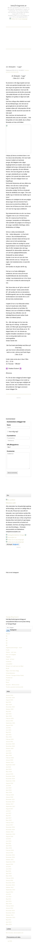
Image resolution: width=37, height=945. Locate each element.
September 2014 (10, 889)
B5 (6, 645)
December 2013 (10, 910)
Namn (9, 425)
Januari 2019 (9, 774)
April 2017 (8, 818)
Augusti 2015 (9, 864)
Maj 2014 (8, 899)
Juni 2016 (8, 841)
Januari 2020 (9, 760)
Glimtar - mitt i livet (11, 652)
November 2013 (10, 913)
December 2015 (10, 855)
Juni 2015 (8, 869)
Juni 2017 (8, 813)
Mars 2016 (9, 848)
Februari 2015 (10, 878)
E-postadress (11, 435)
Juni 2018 (8, 788)
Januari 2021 (9, 741)
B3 (6, 640)
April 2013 (8, 922)
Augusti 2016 (9, 836)
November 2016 (10, 829)
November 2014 (10, 885)
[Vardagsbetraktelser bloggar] (15, 535)
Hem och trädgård (11, 654)
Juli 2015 (8, 866)
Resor (7, 682)
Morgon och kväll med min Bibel (14, 666)
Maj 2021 (8, 732)
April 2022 (8, 713)
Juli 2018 (8, 785)
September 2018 (10, 781)
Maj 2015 (8, 871)
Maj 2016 (8, 843)
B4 (6, 643)
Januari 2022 (9, 720)
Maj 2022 (8, 711)
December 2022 (10, 707)
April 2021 (8, 734)
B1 (6, 636)
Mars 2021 (9, 737)
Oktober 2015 (9, 859)
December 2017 (10, 799)
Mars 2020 (9, 755)
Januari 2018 (9, 797)
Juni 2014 (8, 896)
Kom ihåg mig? (13, 431)
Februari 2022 (10, 718)
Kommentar (11, 451)
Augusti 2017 (9, 808)
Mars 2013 (9, 924)
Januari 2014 (9, 908)
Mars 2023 (9, 704)
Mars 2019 (9, 771)
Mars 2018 (9, 792)
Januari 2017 (9, 825)
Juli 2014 (8, 894)
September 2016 (10, 834)
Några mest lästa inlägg (12, 670)
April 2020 (8, 753)
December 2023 (10, 697)
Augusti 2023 (9, 700)
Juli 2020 (8, 751)
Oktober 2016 (9, 832)
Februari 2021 (10, 739)
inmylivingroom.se (18, 5)
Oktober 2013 (9, 915)
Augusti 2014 (9, 892)
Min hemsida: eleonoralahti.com (14, 932)
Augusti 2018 (9, 783)
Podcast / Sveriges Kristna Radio (15, 675)
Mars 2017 (9, 820)
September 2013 (10, 917)
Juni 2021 (8, 730)
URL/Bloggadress (13, 444)
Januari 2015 (9, 880)
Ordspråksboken (10, 673)
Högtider (8, 657)
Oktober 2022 (9, 709)
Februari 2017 (10, 822)
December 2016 (10, 827)
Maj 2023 (8, 702)
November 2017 (10, 801)
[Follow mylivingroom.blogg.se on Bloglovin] (13, 545)
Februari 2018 (10, 795)
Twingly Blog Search (12, 617)
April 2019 (8, 769)
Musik (7, 668)
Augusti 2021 (9, 725)
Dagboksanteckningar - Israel (14, 647)
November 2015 (10, 857)
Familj (7, 650)
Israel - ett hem (10, 659)
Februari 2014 (10, 906)
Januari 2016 (9, 852)
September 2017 (10, 806)
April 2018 (8, 790)
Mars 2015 (9, 876)
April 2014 (8, 901)
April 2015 (8, 873)
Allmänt (8, 633)
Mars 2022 (9, 716)
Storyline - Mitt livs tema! (12, 684)
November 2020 (10, 746)
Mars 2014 (9, 903)
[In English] (18, 19)
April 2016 (8, 845)
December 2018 (10, 776)
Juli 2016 (8, 838)
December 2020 (10, 744)
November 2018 (10, 778)
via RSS (10, 941)
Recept (8, 680)
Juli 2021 (8, 727)
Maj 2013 (8, 919)
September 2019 (10, 764)
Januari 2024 (9, 695)
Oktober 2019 (9, 762)
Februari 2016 (10, 850)
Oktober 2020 (9, 748)
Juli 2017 (8, 811)
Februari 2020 (10, 757)
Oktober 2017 (9, 804)
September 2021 (10, 723)
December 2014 (10, 882)
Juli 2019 (8, 767)
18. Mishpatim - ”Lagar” (14, 67)
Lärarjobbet (9, 664)
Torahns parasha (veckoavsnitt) (14, 687)
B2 (6, 638)
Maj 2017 (8, 815)
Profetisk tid (9, 677)
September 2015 (10, 862)
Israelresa (8, 661)
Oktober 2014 (9, 887)
